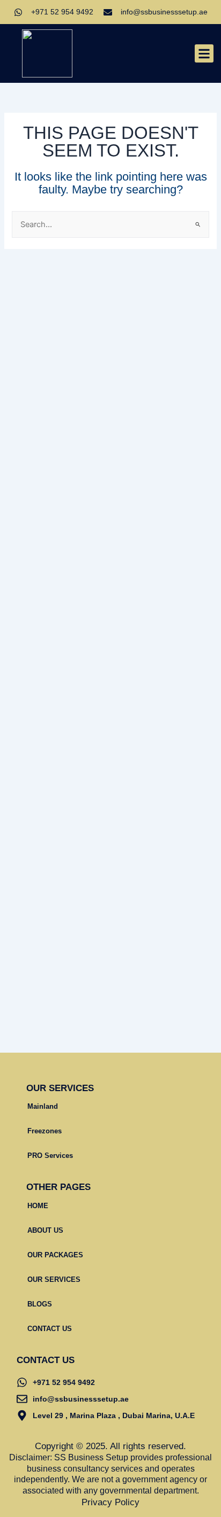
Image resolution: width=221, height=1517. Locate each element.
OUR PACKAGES (55, 1255)
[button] (204, 53)
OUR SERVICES (53, 1279)
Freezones (44, 1131)
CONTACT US (49, 1329)
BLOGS (39, 1304)
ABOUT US (45, 1230)
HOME (37, 1206)
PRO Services (50, 1156)
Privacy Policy (110, 1502)
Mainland (42, 1106)
